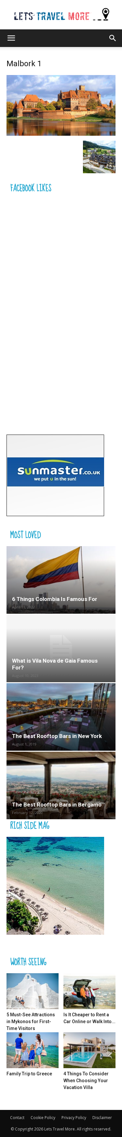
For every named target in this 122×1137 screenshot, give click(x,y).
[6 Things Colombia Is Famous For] (61, 580)
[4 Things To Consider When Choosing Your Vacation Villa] (89, 1050)
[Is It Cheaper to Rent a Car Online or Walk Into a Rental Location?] (89, 991)
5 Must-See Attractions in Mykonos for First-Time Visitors (31, 1021)
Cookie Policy (43, 1117)
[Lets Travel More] (61, 15)
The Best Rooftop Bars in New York (57, 736)
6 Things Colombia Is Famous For (54, 599)
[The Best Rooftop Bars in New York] (61, 717)
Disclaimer (102, 1117)
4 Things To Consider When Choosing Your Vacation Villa (86, 1080)
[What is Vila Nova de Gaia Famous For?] (61, 648)
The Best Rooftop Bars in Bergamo (57, 804)
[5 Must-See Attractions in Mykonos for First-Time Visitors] (33, 991)
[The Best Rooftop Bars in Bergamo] (61, 785)
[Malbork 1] (61, 134)
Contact (17, 1117)
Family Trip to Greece (29, 1073)
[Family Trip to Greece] (33, 1050)
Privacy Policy (73, 1117)
